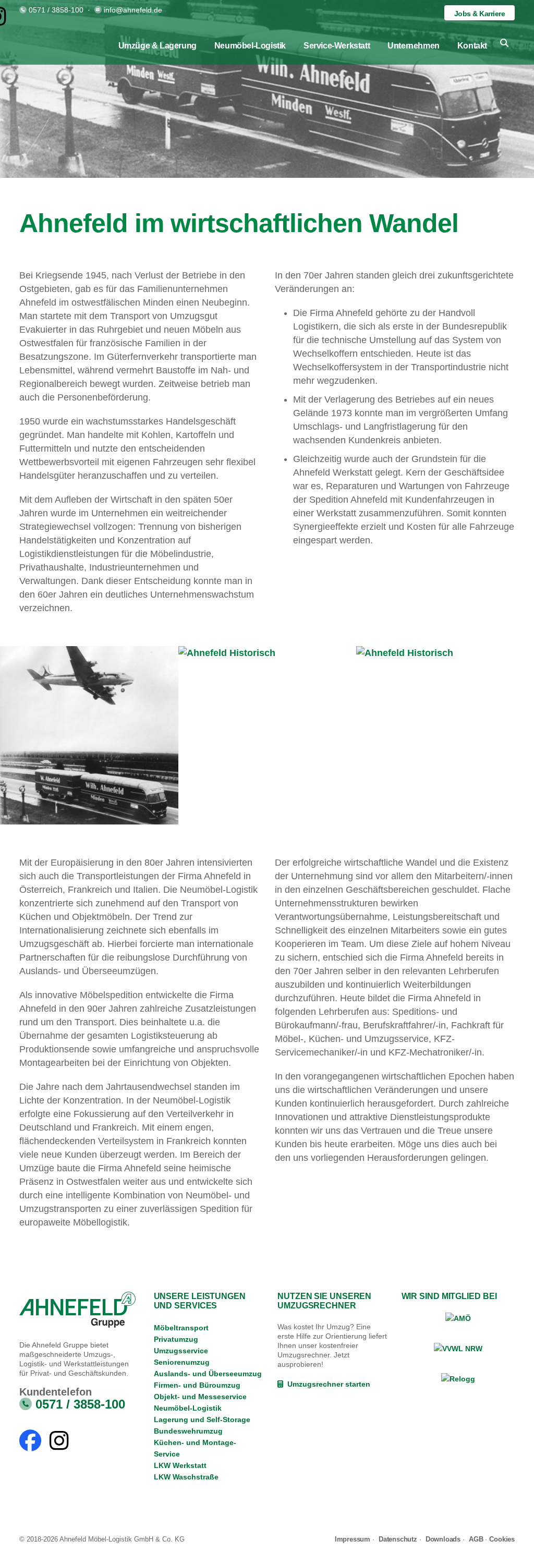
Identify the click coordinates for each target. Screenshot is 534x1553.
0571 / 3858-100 (56, 10)
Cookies (502, 1539)
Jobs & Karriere (479, 13)
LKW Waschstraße (186, 1477)
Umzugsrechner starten (326, 1384)
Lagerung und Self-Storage (202, 1419)
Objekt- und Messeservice (200, 1396)
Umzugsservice (181, 1350)
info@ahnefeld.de (133, 10)
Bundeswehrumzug (188, 1431)
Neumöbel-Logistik (188, 1408)
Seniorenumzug (182, 1362)
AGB (476, 1539)
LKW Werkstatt (180, 1465)
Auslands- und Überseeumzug (208, 1373)
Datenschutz (398, 1539)
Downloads (443, 1539)
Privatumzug (176, 1339)
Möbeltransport (181, 1328)
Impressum (352, 1539)
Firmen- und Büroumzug (197, 1385)
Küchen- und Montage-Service (195, 1448)
